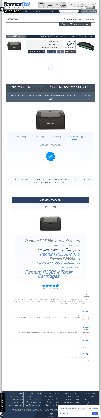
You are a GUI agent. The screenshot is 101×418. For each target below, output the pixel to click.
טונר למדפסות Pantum (33, 405)
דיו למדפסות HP (36, 393)
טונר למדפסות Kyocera (71, 393)
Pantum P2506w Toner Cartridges (48, 274)
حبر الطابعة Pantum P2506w (58, 263)
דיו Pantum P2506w (65, 259)
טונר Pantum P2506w (60, 254)
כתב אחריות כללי (17, 399)
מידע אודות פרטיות (17, 396)
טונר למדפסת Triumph (33, 402)
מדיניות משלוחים (17, 402)
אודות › (36, 11)
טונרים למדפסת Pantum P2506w (52, 241)
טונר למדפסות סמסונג (53, 393)
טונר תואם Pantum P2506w (69, 267)
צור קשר (26, 11)
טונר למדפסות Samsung (52, 396)
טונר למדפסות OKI (73, 396)
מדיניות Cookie (64, 413)
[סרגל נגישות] (2, 416)
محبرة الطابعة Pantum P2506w (59, 250)
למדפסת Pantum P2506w (16, 36)
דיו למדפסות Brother (53, 402)
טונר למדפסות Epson (72, 399)
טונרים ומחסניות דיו (91, 393)
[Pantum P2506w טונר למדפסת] (50, 126)
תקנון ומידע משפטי (16, 393)
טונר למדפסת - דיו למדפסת (89, 11)
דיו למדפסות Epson (34, 399)
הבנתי (95, 413)
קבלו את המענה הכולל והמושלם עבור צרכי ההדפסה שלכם (81, 7)
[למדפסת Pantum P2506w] (14, 44)
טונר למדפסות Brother (52, 399)
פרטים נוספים (70, 52)
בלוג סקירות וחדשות (91, 399)
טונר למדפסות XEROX (71, 402)
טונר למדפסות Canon (53, 405)
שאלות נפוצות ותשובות (15, 405)
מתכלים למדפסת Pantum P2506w (66, 245)
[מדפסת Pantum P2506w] (50, 230)
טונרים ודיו (50, 11)
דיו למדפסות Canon (34, 396)
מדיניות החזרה (92, 402)
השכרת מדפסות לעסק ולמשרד (81, 4)
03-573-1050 (12, 11)
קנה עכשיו (51, 52)
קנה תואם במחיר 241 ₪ (36, 52)
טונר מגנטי (94, 396)
